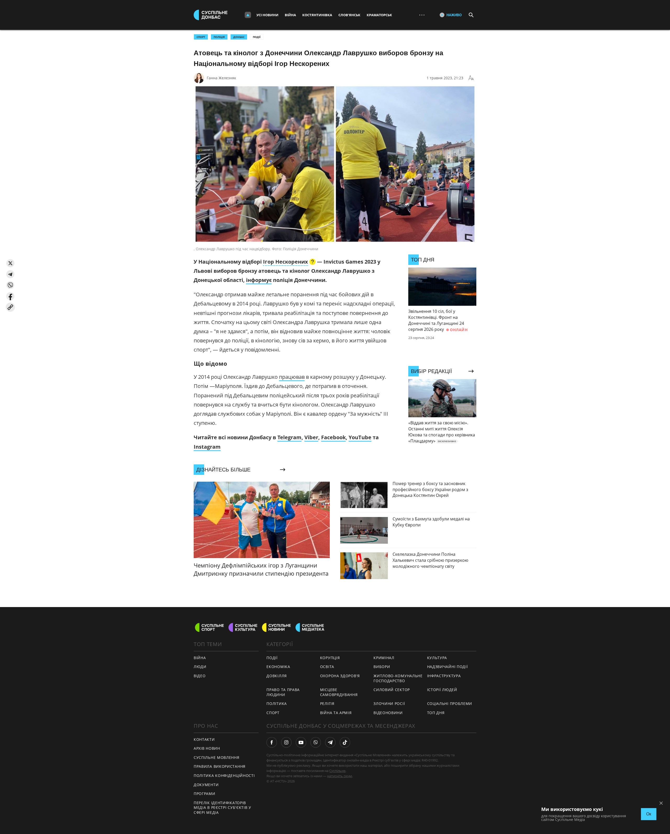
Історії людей (442, 689)
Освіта (327, 666)
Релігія (327, 703)
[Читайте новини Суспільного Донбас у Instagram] (286, 742)
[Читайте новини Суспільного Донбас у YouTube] (301, 742)
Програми (204, 793)
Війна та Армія (336, 712)
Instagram (207, 446)
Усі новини (267, 15)
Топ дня (436, 712)
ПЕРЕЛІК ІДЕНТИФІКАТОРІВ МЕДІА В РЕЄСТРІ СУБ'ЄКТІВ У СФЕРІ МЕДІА (222, 807)
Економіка (278, 666)
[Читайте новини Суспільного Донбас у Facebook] (271, 742)
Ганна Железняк (221, 77)
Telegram (289, 437)
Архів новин (207, 748)
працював (292, 376)
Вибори (381, 666)
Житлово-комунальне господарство (398, 678)
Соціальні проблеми (449, 703)
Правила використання (219, 766)
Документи (206, 784)
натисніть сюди (339, 776)
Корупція (330, 657)
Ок (648, 814)
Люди (200, 666)
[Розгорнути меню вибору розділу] (248, 15)
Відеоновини (388, 712)
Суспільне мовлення (216, 757)
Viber (311, 437)
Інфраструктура (444, 675)
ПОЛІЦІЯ (219, 37)
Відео (200, 675)
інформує (259, 279)
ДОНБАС (238, 37)
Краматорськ (379, 15)
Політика (276, 703)
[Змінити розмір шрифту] (471, 78)
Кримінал (383, 657)
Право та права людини (283, 692)
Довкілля (276, 675)
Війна (290, 15)
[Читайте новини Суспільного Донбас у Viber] (315, 742)
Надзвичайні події (447, 666)
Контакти (204, 739)
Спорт (273, 712)
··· (422, 14)
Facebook (333, 437)
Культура (437, 657)
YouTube (360, 437)
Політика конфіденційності (224, 775)
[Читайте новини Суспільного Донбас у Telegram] (330, 742)
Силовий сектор (391, 689)
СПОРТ (201, 37)
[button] (10, 263)
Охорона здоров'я (340, 675)
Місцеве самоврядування (339, 692)
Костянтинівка (317, 15)
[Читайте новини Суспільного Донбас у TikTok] (345, 742)
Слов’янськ (349, 15)
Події (256, 37)
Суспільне (337, 770)
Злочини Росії (389, 703)
